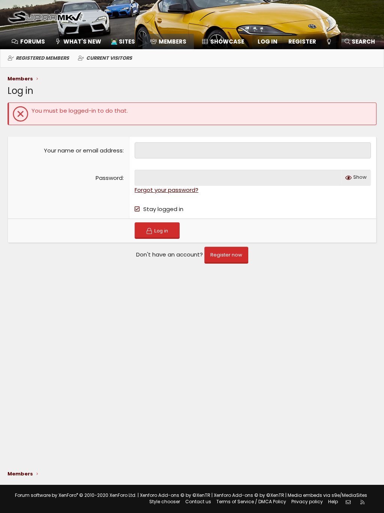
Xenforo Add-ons (175, 495)
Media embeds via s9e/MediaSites (327, 495)
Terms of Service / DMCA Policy (251, 501)
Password (109, 178)
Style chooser (164, 501)
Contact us (198, 501)
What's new (82, 41)
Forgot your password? (166, 190)
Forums (32, 41)
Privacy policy (307, 501)
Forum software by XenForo (75, 495)
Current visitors (109, 58)
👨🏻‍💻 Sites (123, 41)
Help (333, 501)
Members (172, 41)
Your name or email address (83, 150)
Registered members (42, 58)
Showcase (227, 41)
